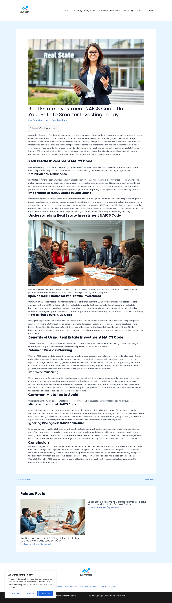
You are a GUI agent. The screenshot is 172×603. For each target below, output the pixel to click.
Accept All (46, 593)
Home (67, 10)
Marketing (129, 10)
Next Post (150, 479)
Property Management (84, 10)
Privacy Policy (70, 586)
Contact (150, 10)
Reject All (30, 593)
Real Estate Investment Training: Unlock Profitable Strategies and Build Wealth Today (49, 539)
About (140, 10)
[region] (30, 584)
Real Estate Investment (109, 10)
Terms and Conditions (88, 586)
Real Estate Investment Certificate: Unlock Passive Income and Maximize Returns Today (117, 503)
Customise (15, 593)
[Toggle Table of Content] (53, 128)
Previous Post (23, 479)
